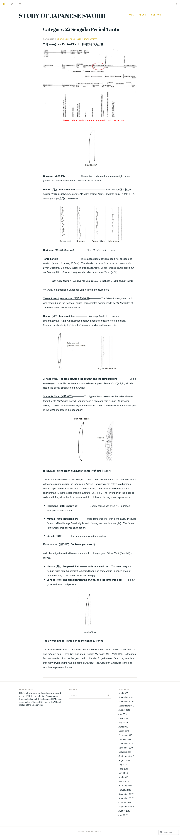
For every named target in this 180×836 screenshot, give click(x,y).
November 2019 (125, 701)
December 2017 (125, 793)
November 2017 (125, 798)
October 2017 (124, 802)
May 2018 (123, 772)
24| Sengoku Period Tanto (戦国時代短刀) (73, 44)
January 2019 (124, 739)
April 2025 (123, 693)
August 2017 (124, 810)
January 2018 (124, 789)
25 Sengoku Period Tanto (69, 39)
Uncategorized (89, 39)
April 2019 (123, 726)
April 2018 (123, 777)
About (142, 14)
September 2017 (126, 806)
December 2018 (125, 743)
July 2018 (123, 764)
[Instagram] (20, 3)
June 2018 (123, 768)
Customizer (37, 704)
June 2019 (123, 718)
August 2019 (124, 709)
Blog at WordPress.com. (90, 831)
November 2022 (125, 697)
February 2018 (125, 785)
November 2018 (125, 747)
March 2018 (124, 781)
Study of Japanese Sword (62, 15)
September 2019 (126, 705)
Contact (156, 14)
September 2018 (126, 756)
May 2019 (123, 722)
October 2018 (124, 751)
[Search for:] (176, 4)
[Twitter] (12, 3)
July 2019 (123, 714)
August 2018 (124, 760)
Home (131, 14)
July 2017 (123, 814)
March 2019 (124, 730)
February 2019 (125, 735)
